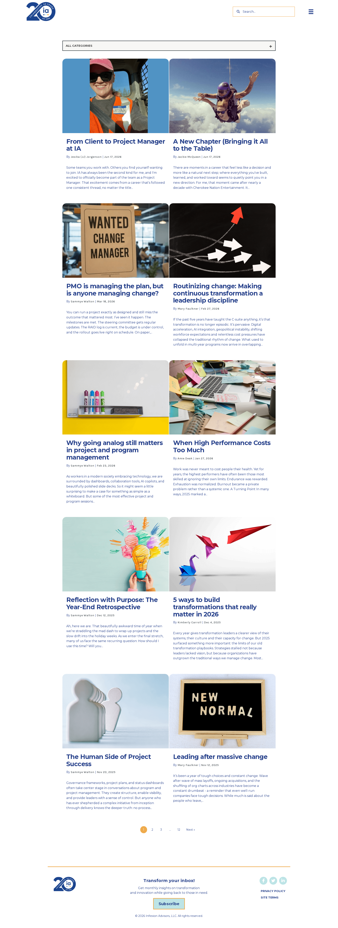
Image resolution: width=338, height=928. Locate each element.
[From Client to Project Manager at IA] (115, 126)
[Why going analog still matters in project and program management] (115, 434)
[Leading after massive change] (222, 748)
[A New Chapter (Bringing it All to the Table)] (222, 126)
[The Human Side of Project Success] (115, 744)
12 (178, 829)
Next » (190, 829)
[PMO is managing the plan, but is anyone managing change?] (115, 277)
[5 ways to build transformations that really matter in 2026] (222, 591)
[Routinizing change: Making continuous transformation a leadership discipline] (222, 277)
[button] (169, 903)
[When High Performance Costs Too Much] (222, 434)
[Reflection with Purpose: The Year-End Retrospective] (115, 591)
